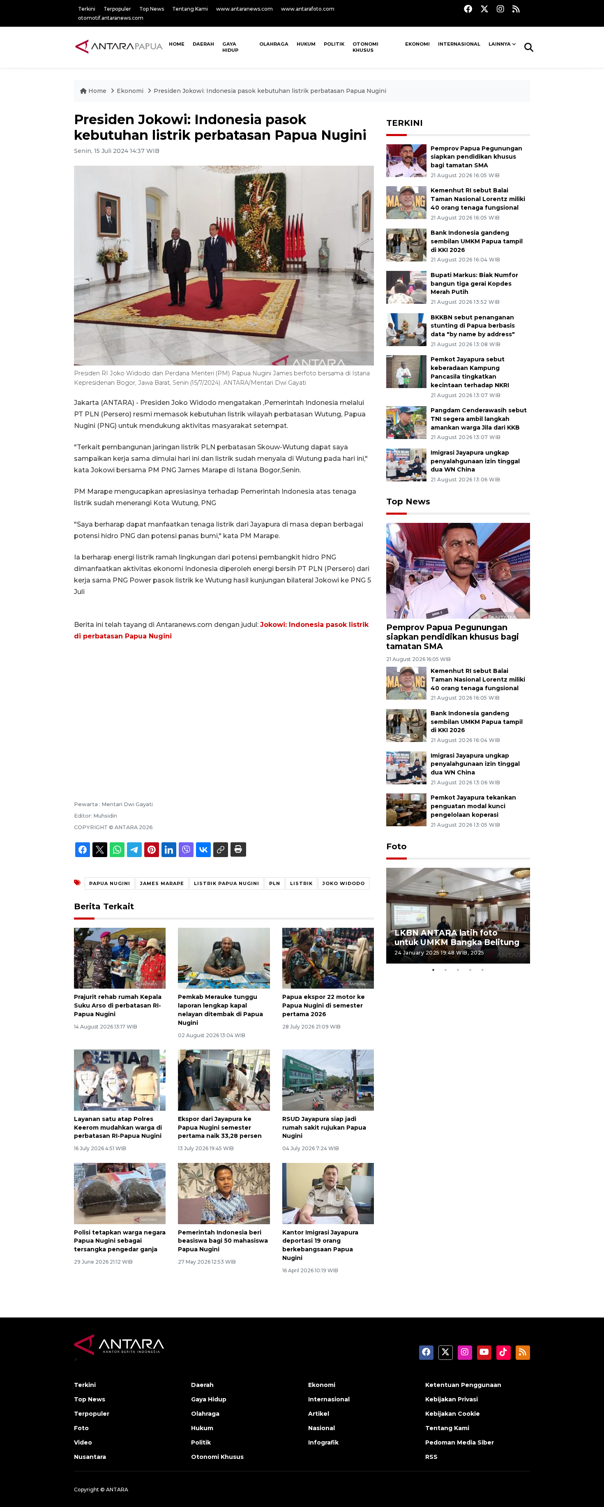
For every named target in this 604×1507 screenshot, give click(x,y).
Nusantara (90, 1457)
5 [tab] (483, 970)
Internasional (459, 44)
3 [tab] (458, 970)
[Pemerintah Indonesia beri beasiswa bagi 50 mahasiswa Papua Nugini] (224, 1193)
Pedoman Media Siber (459, 1442)
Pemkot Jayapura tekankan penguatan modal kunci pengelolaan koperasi (473, 806)
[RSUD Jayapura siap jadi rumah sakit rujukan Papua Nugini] (328, 1080)
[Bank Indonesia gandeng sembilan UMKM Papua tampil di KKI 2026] (406, 244)
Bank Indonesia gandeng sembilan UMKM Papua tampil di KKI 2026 (477, 241)
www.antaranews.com (244, 9)
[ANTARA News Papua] (119, 47)
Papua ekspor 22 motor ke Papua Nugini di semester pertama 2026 (323, 1005)
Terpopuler (117, 9)
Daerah (203, 44)
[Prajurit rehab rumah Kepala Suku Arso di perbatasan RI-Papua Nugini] (120, 958)
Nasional (321, 1428)
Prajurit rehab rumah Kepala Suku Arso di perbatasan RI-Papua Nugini (117, 1005)
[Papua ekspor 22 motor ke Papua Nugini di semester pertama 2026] (328, 958)
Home (97, 91)
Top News (151, 9)
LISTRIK (301, 883)
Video (83, 1442)
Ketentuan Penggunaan (463, 1385)
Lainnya (500, 44)
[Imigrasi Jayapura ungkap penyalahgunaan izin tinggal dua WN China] (406, 464)
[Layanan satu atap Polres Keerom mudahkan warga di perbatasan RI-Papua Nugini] (120, 1080)
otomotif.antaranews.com (110, 18)
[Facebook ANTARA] (468, 9)
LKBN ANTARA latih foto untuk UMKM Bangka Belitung (456, 937)
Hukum (306, 44)
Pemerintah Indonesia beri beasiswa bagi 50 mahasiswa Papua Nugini (223, 1241)
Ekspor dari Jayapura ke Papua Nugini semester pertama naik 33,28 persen (220, 1127)
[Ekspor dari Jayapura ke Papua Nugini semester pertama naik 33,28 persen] (224, 1080)
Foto (396, 846)
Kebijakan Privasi (451, 1399)
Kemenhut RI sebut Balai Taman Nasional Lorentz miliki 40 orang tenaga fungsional (478, 199)
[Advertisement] (224, 709)
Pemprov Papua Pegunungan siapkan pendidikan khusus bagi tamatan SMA (476, 157)
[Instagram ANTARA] (500, 9)
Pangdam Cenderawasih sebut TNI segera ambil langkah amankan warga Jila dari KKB (479, 419)
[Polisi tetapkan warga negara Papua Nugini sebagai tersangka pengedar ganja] (120, 1193)
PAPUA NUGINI (109, 883)
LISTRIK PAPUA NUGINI (226, 883)
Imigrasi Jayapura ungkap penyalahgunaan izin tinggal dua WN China (475, 461)
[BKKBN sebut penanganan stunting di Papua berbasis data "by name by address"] (406, 329)
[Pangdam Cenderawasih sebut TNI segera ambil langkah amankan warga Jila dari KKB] (406, 422)
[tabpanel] (458, 916)
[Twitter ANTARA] (484, 9)
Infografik (323, 1442)
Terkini (86, 9)
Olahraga (273, 44)
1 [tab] (433, 970)
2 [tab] (446, 970)
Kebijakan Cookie (452, 1413)
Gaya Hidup (230, 47)
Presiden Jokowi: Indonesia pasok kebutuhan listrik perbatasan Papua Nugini (270, 91)
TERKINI (404, 123)
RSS (431, 1457)
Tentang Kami (190, 9)
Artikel (318, 1413)
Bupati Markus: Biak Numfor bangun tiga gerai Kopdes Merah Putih (474, 283)
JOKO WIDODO (344, 883)
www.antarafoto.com (307, 9)
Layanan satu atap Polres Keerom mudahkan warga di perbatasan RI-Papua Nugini (118, 1127)
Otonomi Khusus (365, 47)
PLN (274, 883)
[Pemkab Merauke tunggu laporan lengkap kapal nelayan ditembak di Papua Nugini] (224, 958)
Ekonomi (417, 44)
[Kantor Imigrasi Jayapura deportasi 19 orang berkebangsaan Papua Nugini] (328, 1193)
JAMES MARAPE (162, 883)
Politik (334, 44)
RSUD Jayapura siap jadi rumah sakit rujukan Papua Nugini (324, 1127)
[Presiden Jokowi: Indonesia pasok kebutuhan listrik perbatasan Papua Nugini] (458, 570)
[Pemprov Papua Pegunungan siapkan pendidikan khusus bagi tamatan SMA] (406, 160)
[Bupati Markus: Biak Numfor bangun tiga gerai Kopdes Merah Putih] (406, 287)
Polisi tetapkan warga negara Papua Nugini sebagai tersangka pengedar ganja (120, 1241)
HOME (176, 44)
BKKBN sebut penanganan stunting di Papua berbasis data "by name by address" (473, 326)
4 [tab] (470, 970)
